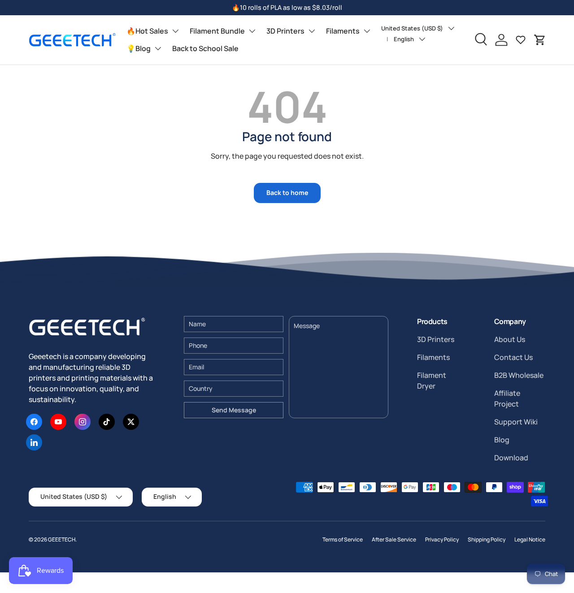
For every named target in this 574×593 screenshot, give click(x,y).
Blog (501, 440)
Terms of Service (342, 539)
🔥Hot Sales (147, 31)
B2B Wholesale (519, 375)
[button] (540, 40)
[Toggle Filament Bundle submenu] (252, 31)
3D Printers (285, 31)
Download (511, 458)
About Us (509, 339)
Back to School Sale (205, 48)
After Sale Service (394, 539)
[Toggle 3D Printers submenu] (311, 31)
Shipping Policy (486, 539)
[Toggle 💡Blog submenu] (157, 48)
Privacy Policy (442, 539)
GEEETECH (61, 539)
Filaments (343, 31)
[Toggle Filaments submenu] (366, 31)
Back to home (287, 192)
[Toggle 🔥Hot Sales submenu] (175, 31)
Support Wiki (516, 422)
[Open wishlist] (521, 40)
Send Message (234, 410)
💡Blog (138, 48)
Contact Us (513, 357)
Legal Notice (529, 539)
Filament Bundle (217, 31)
